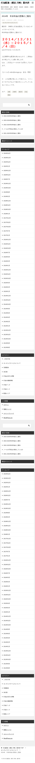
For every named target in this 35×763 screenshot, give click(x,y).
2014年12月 (7, 295)
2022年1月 (7, 166)
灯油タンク (7, 389)
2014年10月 (7, 304)
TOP (13, 748)
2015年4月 (7, 282)
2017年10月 (7, 226)
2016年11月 (7, 244)
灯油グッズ (7, 385)
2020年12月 (7, 170)
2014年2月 (7, 321)
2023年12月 (7, 157)
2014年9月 (7, 308)
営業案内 (6, 367)
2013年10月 (7, 339)
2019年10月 (7, 188)
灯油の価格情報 (8, 380)
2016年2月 (7, 261)
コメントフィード (9, 413)
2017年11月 (7, 222)
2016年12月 (7, 239)
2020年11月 (7, 175)
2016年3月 (7, 257)
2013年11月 (7, 334)
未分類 (5, 372)
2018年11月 (7, 205)
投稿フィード (7, 409)
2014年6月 (7, 313)
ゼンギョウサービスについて (10, 22)
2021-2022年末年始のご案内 (12, 133)
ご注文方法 (7, 359)
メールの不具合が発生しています (13, 129)
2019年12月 (7, 183)
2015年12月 (7, 270)
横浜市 (20, 91)
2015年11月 (7, 274)
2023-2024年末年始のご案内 (12, 120)
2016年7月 (7, 252)
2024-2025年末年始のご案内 (12, 116)
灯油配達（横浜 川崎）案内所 (15, 2)
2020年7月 (7, 179)
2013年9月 (7, 343)
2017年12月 (7, 218)
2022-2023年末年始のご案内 (12, 124)
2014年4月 (7, 317)
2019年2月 (7, 196)
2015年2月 (7, 287)
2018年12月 (7, 201)
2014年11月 (7, 300)
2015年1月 (7, 291)
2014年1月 (7, 326)
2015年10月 (7, 278)
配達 (9, 95)
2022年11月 (7, 162)
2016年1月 (7, 265)
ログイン (6, 405)
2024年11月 (7, 153)
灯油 (26, 91)
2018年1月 (7, 213)
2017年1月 (7, 235)
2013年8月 (7, 347)
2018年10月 (7, 209)
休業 (9, 91)
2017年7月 (7, 231)
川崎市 (14, 91)
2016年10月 (7, 248)
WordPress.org (8, 417)
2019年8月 (7, 192)
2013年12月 (7, 330)
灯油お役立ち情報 (9, 376)
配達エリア (7, 393)
